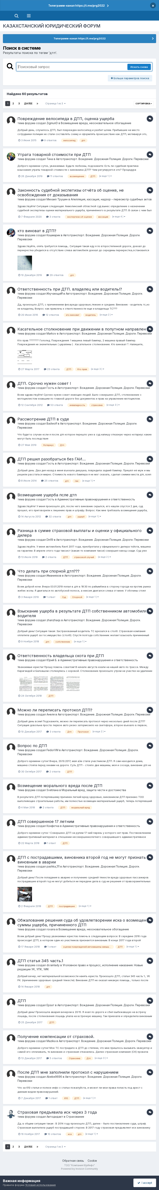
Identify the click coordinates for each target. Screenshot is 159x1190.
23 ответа (53, 369)
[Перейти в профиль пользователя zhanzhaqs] (11, 613)
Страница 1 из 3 (54, 103)
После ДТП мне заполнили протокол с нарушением (67, 1072)
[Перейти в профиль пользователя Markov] (11, 331)
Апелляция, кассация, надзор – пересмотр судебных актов (111, 199)
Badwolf (52, 423)
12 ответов (52, 314)
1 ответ (50, 596)
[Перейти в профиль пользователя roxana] (11, 922)
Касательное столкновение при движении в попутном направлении (83, 329)
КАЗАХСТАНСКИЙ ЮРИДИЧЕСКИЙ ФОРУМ (51, 26)
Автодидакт (55, 1116)
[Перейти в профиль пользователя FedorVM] (11, 747)
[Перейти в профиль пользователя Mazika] (11, 1038)
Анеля (51, 714)
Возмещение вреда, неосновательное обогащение (96, 123)
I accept (146, 1182)
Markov (51, 333)
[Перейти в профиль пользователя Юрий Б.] (11, 657)
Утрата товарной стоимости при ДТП (54, 154)
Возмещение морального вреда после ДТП (59, 785)
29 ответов (56, 275)
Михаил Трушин (57, 199)
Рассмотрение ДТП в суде (43, 419)
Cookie (92, 1160)
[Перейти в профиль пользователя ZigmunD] (11, 120)
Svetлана (53, 790)
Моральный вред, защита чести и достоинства (94, 790)
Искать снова (139, 66)
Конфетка (53, 826)
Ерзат (50, 1005)
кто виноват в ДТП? (36, 230)
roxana (51, 929)
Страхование (75, 1116)
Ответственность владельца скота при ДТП (60, 655)
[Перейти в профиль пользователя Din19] (11, 532)
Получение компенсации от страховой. (55, 1036)
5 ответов (55, 1058)
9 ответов (50, 140)
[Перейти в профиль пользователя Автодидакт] (11, 1114)
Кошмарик (53, 235)
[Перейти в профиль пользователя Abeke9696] (11, 1074)
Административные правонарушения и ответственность (96, 499)
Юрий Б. (52, 660)
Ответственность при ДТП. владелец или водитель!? (69, 289)
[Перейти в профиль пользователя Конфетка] (11, 823)
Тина (50, 159)
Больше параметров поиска (131, 78)
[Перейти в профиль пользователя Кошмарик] (11, 232)
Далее (28, 103)
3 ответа (54, 216)
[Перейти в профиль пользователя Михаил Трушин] (11, 192)
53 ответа (56, 404)
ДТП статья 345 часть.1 (40, 960)
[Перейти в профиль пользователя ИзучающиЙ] (11, 291)
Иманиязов (54, 575)
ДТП (21, 1000)
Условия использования (40, 1185)
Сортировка (143, 103)
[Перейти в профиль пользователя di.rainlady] (11, 962)
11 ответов (56, 176)
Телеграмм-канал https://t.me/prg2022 (76, 5)
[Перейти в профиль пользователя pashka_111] (11, 859)
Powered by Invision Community (79, 1168)
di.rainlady (53, 965)
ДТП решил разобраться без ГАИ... (51, 459)
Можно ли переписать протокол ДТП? (54, 710)
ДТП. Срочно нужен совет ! (44, 383)
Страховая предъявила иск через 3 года (57, 1112)
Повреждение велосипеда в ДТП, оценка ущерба (65, 118)
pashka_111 (53, 866)
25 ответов (51, 480)
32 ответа (54, 516)
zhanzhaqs (53, 620)
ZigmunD (52, 123)
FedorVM (52, 750)
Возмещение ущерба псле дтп (47, 495)
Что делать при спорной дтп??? (48, 571)
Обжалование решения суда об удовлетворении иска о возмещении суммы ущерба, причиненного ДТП (84, 922)
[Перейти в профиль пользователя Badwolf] (11, 421)
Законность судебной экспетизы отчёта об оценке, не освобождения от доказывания (70, 192)
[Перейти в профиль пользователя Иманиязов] (11, 573)
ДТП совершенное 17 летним (45, 821)
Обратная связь (73, 1160)
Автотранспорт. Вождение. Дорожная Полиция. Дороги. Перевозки (102, 159)
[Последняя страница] (37, 103)
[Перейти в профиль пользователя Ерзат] (11, 1002)
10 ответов (54, 1134)
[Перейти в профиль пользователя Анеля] (11, 712)
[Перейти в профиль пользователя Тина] (11, 156)
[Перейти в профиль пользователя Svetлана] (11, 787)
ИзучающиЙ (55, 293)
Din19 (50, 539)
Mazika (51, 1041)
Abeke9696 (54, 1076)
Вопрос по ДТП (32, 745)
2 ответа (50, 557)
